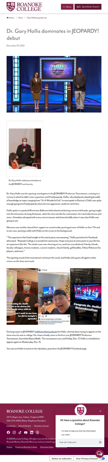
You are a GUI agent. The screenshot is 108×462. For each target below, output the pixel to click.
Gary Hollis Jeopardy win (37, 18)
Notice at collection (62, 458)
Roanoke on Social (41, 426)
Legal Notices (61, 447)
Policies (9, 447)
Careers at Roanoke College (26, 447)
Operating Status (46, 447)
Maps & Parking (25, 426)
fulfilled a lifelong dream (46, 331)
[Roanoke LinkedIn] (31, 432)
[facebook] (8, 432)
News (20, 18)
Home (11, 18)
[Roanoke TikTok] (20, 432)
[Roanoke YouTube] (26, 432)
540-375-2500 (14, 420)
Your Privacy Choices (87, 458)
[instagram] (14, 432)
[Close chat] (100, 411)
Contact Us (11, 426)
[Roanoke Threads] (37, 432)
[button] (80, 442)
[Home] (24, 6)
